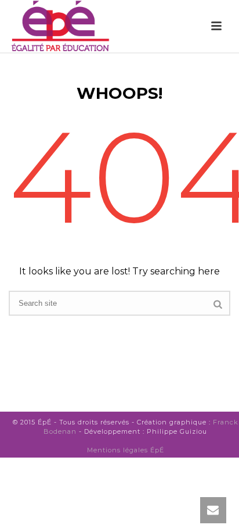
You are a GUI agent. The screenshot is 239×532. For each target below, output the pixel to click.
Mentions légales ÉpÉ (125, 450)
